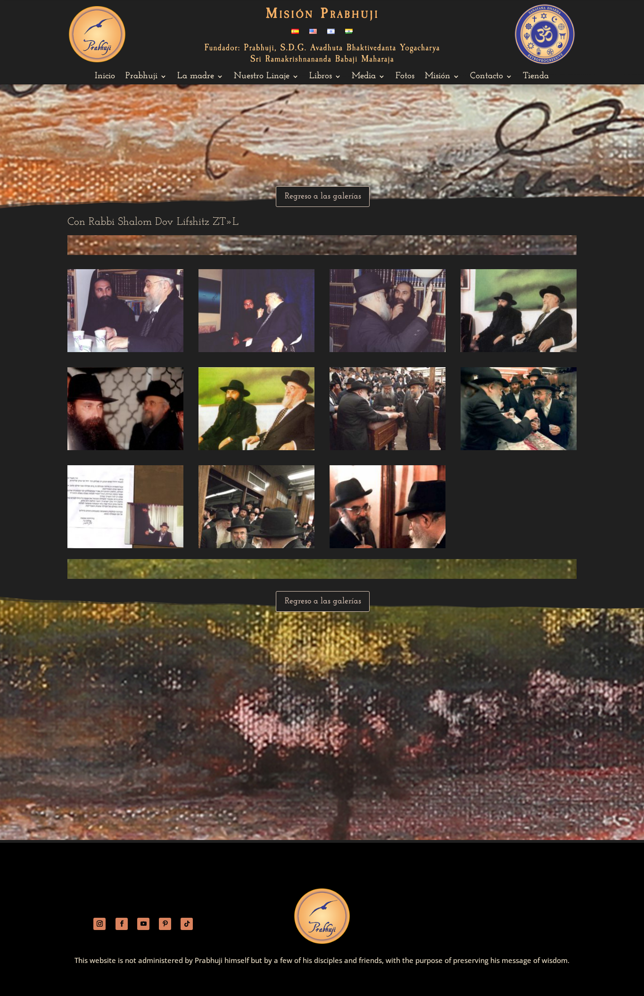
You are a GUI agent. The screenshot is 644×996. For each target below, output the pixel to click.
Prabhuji (141, 77)
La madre (195, 77)
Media (364, 77)
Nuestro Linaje (261, 77)
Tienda (536, 77)
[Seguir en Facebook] (122, 924)
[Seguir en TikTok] (187, 924)
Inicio (105, 77)
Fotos (405, 77)
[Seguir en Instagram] (99, 924)
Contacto (486, 77)
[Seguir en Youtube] (143, 924)
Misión (437, 77)
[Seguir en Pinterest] (165, 924)
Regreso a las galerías (323, 196)
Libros (320, 77)
